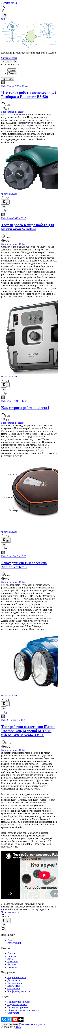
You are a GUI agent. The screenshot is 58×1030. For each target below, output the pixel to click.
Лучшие (12, 73)
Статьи (5, 58)
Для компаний (15, 983)
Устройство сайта (16, 977)
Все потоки (12, 3)
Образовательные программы (23, 1010)
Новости (12, 956)
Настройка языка (10, 1024)
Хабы (10, 958)
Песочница (13, 967)
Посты (13, 58)
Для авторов (13, 980)
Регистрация (14, 943)
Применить (7, 79)
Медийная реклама (17, 1004)
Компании (12, 961)
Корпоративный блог (18, 1001)
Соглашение (13, 988)
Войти (10, 940)
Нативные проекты (17, 1007)
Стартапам (13, 1012)
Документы (13, 985)
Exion (4, 86)
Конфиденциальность (18, 991)
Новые (5, 61)
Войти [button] (4, 19)
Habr (18, 1027)
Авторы (11, 964)
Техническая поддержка (32, 1024)
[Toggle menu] (2, 3)
